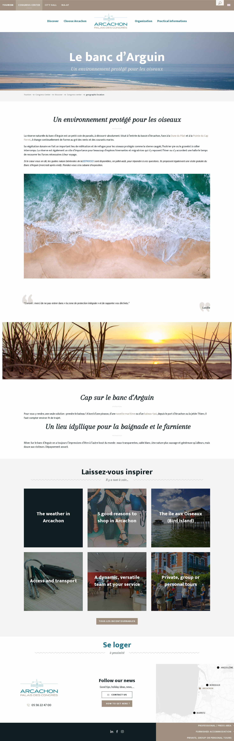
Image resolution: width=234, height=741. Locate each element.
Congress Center (29, 5)
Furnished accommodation (213, 732)
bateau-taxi (150, 414)
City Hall (51, 5)
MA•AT (65, 5)
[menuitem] (53, 21)
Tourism (7, 5)
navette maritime (125, 414)
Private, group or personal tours (209, 738)
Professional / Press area (214, 726)
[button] (220, 2)
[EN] (229, 5)
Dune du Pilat (177, 136)
